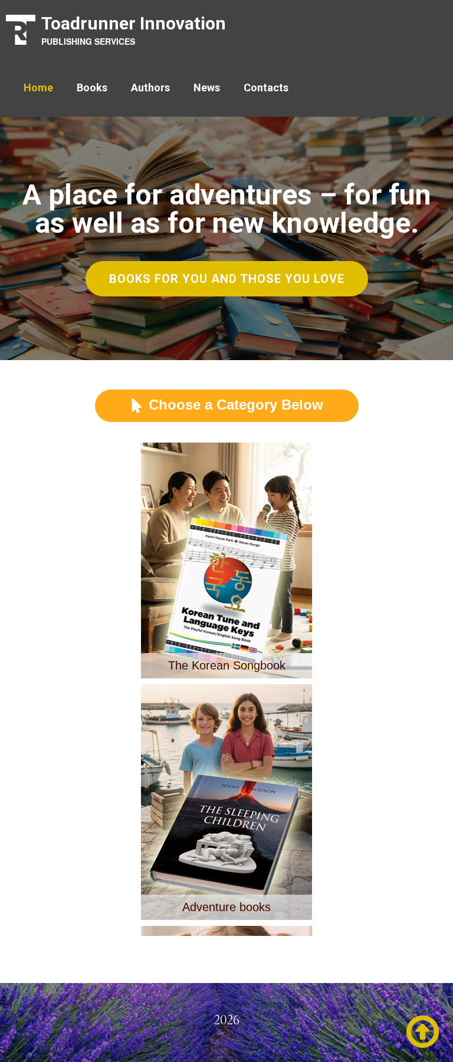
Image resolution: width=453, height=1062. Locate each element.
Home (38, 87)
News (206, 87)
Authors (150, 87)
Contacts (266, 87)
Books (92, 87)
